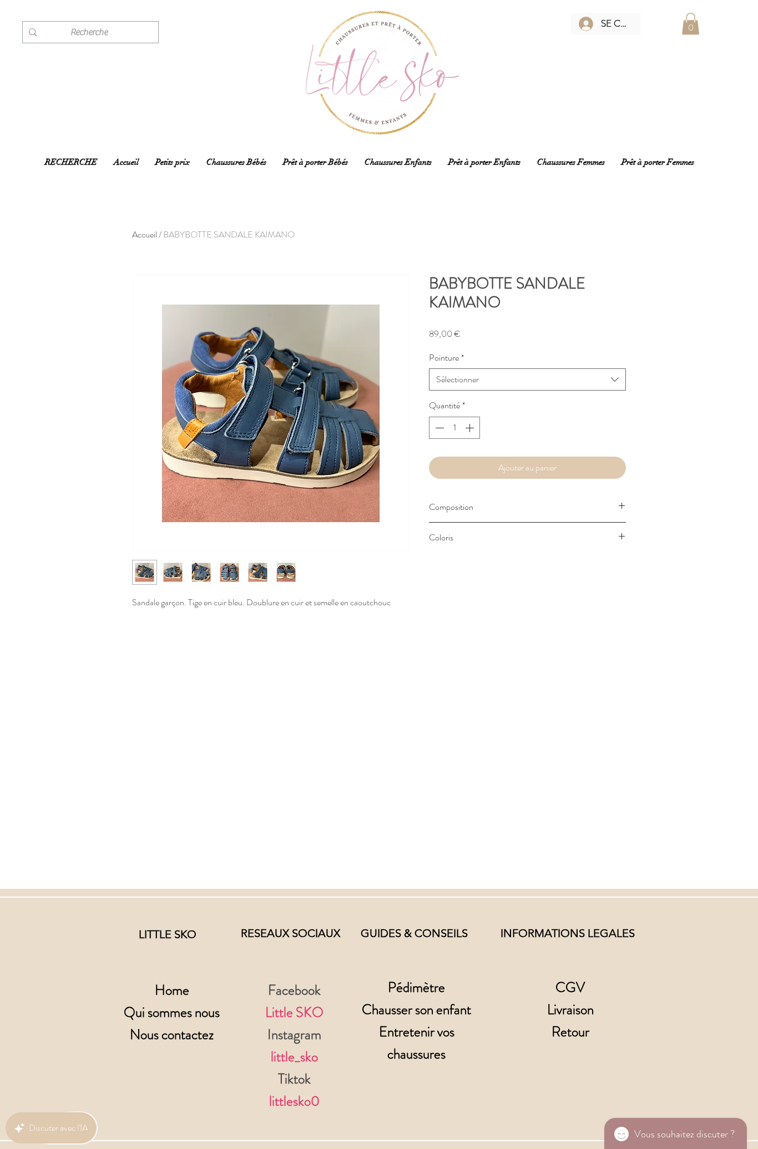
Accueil (144, 234)
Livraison (570, 1010)
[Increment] (470, 427)
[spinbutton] (454, 427)
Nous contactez (172, 1035)
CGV (570, 988)
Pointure (446, 358)
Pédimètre (416, 988)
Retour (570, 1032)
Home (172, 990)
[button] (690, 23)
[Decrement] (438, 427)
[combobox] (527, 379)
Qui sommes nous (172, 1013)
